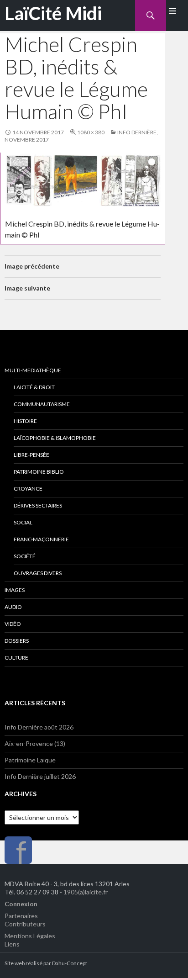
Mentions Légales (30, 936)
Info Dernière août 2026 (39, 727)
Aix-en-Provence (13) (35, 743)
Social (23, 522)
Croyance (28, 488)
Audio (13, 606)
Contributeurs (25, 924)
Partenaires (21, 916)
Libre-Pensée (31, 454)
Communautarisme (42, 404)
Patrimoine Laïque (30, 760)
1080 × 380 (90, 132)
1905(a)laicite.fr (85, 892)
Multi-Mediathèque (33, 370)
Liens (12, 944)
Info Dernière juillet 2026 (40, 776)
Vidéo (13, 623)
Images (15, 590)
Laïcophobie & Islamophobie (55, 437)
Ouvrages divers (38, 573)
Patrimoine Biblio (39, 471)
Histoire (25, 421)
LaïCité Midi (53, 13)
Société (25, 556)
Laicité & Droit (34, 387)
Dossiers (17, 640)
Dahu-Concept (69, 963)
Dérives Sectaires (38, 505)
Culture (16, 657)
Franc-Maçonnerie (41, 539)
